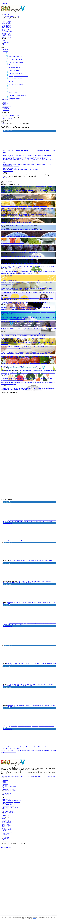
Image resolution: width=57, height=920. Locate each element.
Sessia (5, 782)
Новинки (6, 815)
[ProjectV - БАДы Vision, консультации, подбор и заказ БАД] (13, 12)
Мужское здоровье (9, 803)
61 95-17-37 (5, 33)
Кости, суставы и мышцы (10, 807)
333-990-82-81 (6, 825)
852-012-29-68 (6, 829)
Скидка (5, 781)
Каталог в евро (25, 776)
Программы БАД (8, 99)
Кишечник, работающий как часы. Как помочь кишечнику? (21, 263)
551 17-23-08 (6, 25)
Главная (5, 49)
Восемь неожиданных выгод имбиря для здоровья (18, 236)
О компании (7, 793)
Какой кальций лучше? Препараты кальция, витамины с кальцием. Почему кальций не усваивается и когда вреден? (26, 289)
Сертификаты (7, 106)
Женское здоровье (9, 804)
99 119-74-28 (6, 35)
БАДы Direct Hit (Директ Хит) (11, 802)
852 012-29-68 (6, 32)
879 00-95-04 (6, 34)
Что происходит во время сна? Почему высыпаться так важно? (22, 256)
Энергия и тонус (8, 811)
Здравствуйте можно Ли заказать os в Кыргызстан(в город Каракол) (28, 541)
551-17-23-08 (6, 823)
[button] (6, 177)
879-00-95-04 (6, 832)
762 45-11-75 (5, 29)
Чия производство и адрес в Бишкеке (18, 644)
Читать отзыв (48, 521)
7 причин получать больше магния (12, 243)
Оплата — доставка (8, 792)
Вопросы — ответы (8, 788)
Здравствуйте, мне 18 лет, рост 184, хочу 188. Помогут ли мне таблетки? (29, 726)
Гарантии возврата (8, 789)
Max (4, 44)
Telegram (6, 42)
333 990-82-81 (6, 28)
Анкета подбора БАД (9, 786)
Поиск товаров (5, 120)
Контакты (6, 110)
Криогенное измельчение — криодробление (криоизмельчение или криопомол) (28, 370)
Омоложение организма (10, 810)
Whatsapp (6, 41)
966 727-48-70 (5, 22)
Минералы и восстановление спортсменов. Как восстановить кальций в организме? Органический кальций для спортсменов (25, 308)
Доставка (6, 108)
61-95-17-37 (5, 830)
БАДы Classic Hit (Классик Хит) (12, 800)
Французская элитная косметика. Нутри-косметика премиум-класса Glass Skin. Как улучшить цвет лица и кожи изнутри (27, 388)
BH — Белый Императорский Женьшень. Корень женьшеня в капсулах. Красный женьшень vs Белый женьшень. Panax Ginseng (28, 272)
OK (34, 918)
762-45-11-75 (5, 826)
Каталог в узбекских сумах (47, 776)
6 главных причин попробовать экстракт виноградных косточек (22, 250)
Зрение (5, 808)
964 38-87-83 (6, 30)
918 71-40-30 (6, 37)
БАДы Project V (7, 799)
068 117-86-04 (6, 21)
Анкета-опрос (7, 100)
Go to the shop (7, 19)
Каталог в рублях (5, 776)
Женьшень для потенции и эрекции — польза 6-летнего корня (22, 199)
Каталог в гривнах (16, 776)
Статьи (5, 104)
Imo (4, 43)
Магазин (5, 51)
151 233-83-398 (6, 24)
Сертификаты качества (10, 790)
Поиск (2, 122)
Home (2, 123)
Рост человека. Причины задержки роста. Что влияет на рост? (22, 229)
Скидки (5, 103)
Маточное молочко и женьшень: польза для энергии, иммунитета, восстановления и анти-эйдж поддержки (23, 215)
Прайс (5, 102)
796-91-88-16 (5, 824)
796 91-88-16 (5, 26)
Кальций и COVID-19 (7, 280)
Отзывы (5, 107)
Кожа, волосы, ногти (9, 812)
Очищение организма (9, 814)
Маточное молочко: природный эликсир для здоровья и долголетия (24, 206)
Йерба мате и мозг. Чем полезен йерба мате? (16, 222)
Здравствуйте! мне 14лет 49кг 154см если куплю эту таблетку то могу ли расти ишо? (31, 602)
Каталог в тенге (34, 776)
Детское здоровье (8, 806)
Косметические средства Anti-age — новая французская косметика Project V (26, 326)
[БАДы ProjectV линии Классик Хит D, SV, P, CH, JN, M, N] (26, 758)
